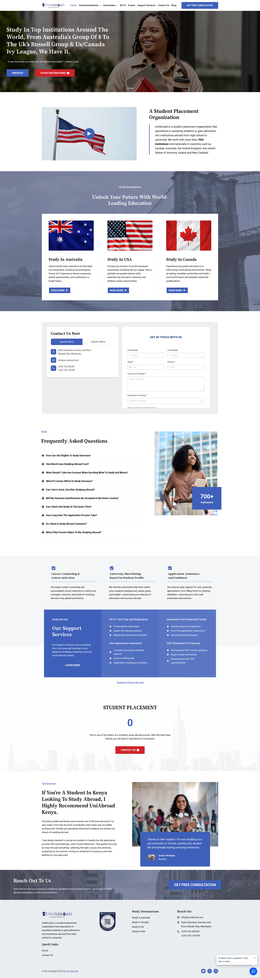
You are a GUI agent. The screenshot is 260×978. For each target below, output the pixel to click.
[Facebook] (203, 971)
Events (131, 5)
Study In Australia (141, 917)
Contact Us (163, 5)
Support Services (147, 5)
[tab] (128, 88)
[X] (209, 971)
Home (73, 5)
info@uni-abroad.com (68, 360)
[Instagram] (216, 971)
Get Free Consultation (200, 5)
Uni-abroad (72, 971)
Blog (174, 5)
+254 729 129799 (66, 370)
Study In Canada (140, 922)
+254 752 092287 (66, 366)
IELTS (123, 5)
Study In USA (138, 931)
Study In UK (138, 926)
